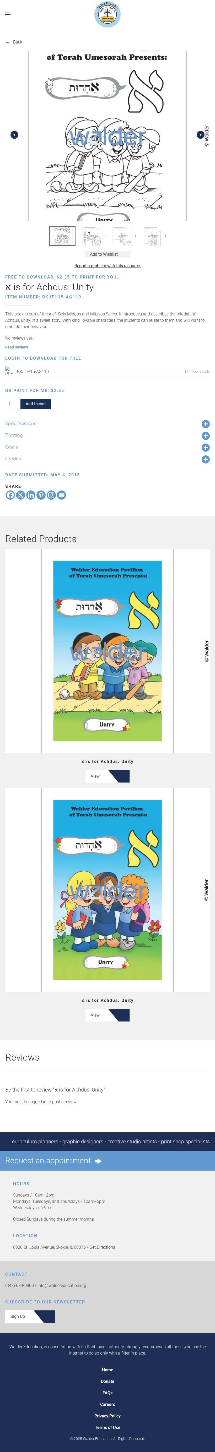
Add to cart (36, 403)
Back (17, 42)
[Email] (61, 495)
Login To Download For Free (43, 358)
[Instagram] (51, 495)
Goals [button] (11, 447)
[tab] (62, 236)
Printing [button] (14, 435)
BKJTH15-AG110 (33, 371)
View (95, 776)
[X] (20, 495)
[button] (7, 14)
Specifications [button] (20, 423)
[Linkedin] (30, 495)
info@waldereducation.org (61, 1285)
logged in (37, 1101)
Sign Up (17, 1316)
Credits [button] (13, 458)
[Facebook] (10, 495)
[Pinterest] (41, 495)
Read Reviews (17, 347)
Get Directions (102, 1247)
